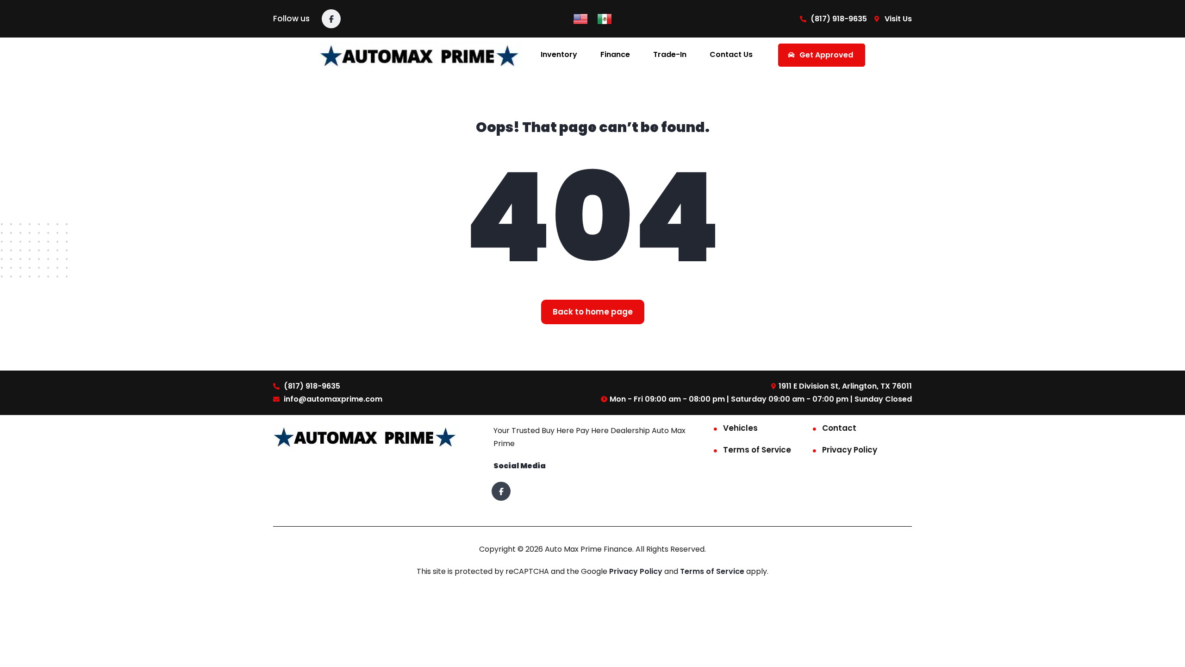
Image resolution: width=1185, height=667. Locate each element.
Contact (839, 428)
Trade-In (669, 54)
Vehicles (740, 428)
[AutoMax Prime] (420, 55)
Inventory (559, 54)
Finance (615, 54)
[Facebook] (331, 18)
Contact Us (731, 54)
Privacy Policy (849, 449)
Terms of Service (757, 449)
